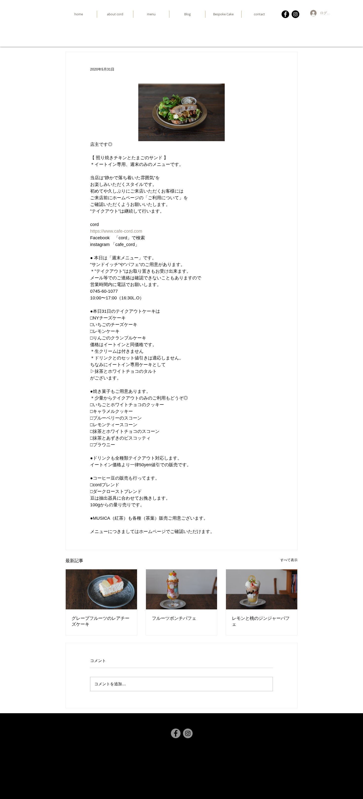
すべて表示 (289, 560)
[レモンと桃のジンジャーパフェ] (261, 589)
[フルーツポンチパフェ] (181, 589)
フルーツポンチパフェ (174, 618)
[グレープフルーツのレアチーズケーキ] (101, 589)
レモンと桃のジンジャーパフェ (261, 621)
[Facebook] (285, 14)
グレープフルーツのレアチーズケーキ (100, 621)
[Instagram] (295, 14)
